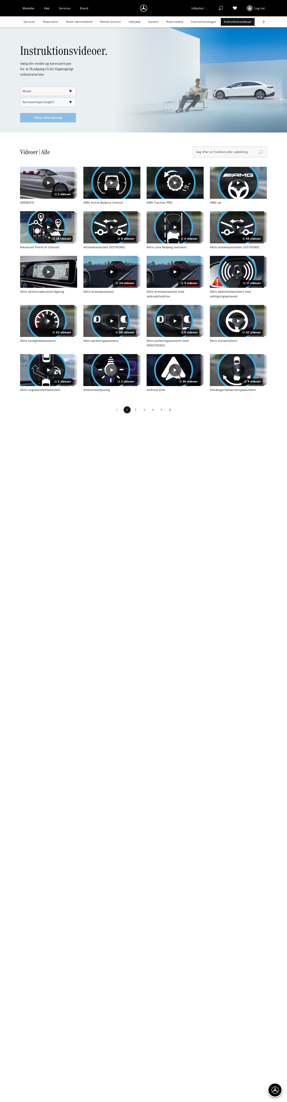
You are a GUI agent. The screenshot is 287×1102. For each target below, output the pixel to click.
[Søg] (221, 8)
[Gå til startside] (143, 8)
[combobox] (48, 91)
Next (170, 409)
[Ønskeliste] (235, 8)
